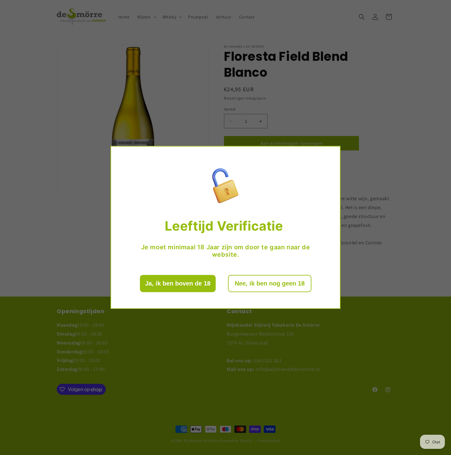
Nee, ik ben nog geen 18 (270, 283)
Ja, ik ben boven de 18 (177, 283)
